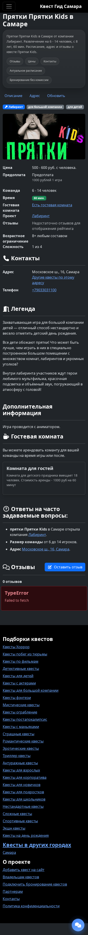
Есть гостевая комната (52, 204)
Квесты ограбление (20, 712)
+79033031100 (44, 289)
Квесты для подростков (23, 791)
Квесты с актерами (19, 683)
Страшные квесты (18, 733)
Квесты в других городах (37, 844)
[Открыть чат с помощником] (78, 925)
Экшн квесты (14, 828)
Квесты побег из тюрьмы (25, 654)
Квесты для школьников (24, 799)
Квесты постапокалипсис (25, 719)
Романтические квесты (23, 741)
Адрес (35, 95)
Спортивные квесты (20, 820)
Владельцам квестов (21, 876)
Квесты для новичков (21, 784)
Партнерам (13, 891)
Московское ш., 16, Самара (45, 549)
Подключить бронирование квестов (35, 884)
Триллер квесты (16, 755)
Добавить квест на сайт (23, 869)
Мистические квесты (21, 704)
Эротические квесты (21, 748)
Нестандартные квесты (23, 806)
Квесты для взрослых (21, 770)
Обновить (56, 95)
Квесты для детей (18, 675)
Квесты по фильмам (20, 661)
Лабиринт (41, 215)
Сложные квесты (17, 813)
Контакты (11, 898)
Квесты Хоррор (16, 646)
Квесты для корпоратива (24, 777)
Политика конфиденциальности (31, 905)
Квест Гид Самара (61, 6)
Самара (9, 852)
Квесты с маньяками (21, 726)
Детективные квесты (21, 668)
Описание (13, 95)
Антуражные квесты (20, 762)
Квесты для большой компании (30, 690)
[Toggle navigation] (9, 6)
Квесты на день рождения (26, 835)
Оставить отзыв (68, 567)
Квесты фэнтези (17, 697)
